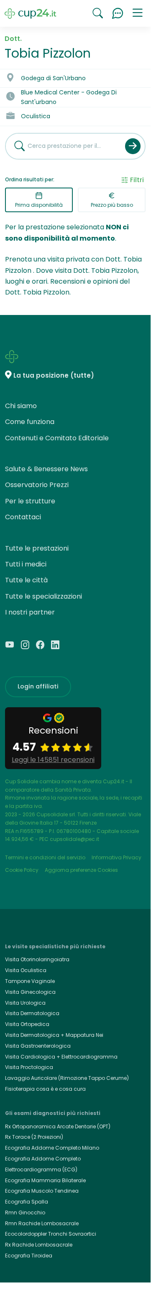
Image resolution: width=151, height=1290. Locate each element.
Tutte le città (26, 580)
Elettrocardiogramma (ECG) (41, 1169)
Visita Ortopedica (27, 1024)
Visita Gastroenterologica (38, 1045)
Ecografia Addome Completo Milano (52, 1147)
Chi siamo (21, 406)
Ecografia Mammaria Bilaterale (45, 1180)
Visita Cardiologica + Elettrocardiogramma (61, 1056)
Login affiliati (38, 686)
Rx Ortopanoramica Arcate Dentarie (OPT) (57, 1126)
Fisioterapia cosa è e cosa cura (45, 1088)
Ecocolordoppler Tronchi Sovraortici (50, 1233)
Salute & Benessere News (46, 469)
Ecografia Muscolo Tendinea (42, 1190)
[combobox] (62, 146)
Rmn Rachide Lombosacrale (42, 1223)
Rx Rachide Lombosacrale (38, 1244)
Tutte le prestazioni (37, 548)
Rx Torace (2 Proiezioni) (34, 1136)
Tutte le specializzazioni (43, 596)
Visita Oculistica (25, 970)
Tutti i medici (25, 564)
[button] (137, 13)
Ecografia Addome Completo (43, 1158)
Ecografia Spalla (26, 1201)
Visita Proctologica (29, 1067)
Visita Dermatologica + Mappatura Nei (54, 1035)
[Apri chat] (117, 13)
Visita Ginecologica (30, 991)
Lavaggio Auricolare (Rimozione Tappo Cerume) (67, 1078)
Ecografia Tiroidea (28, 1255)
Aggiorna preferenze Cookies (81, 870)
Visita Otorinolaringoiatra (37, 959)
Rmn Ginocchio (25, 1212)
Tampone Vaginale (30, 981)
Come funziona (29, 422)
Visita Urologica (25, 1002)
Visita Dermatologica (32, 1013)
